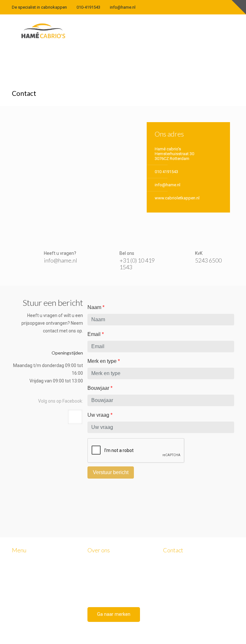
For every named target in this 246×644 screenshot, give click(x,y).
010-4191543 (88, 7)
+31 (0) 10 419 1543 (137, 264)
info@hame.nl (122, 7)
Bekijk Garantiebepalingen (187, 616)
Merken (25, 588)
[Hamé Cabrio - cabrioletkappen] (43, 30)
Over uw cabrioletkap (38, 595)
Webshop (28, 609)
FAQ (22, 602)
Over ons (27, 581)
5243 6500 (208, 260)
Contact (26, 616)
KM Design (116, 631)
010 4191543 (166, 171)
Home (24, 574)
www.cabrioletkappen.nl (177, 198)
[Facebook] (230, 7)
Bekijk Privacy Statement (185, 610)
